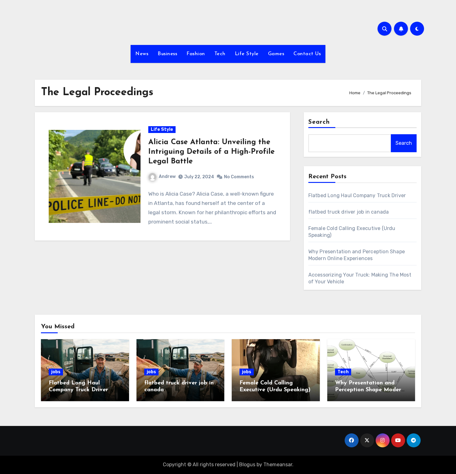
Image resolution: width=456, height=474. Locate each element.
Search (319, 122)
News (141, 53)
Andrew (167, 176)
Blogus (247, 464)
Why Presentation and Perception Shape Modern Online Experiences (369, 389)
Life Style (247, 53)
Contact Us (307, 53)
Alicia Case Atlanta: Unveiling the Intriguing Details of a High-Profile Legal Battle (211, 152)
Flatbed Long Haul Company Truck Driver (357, 195)
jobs (55, 371)
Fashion (195, 53)
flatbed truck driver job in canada (348, 212)
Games (276, 53)
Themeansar (277, 464)
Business (167, 53)
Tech (220, 53)
